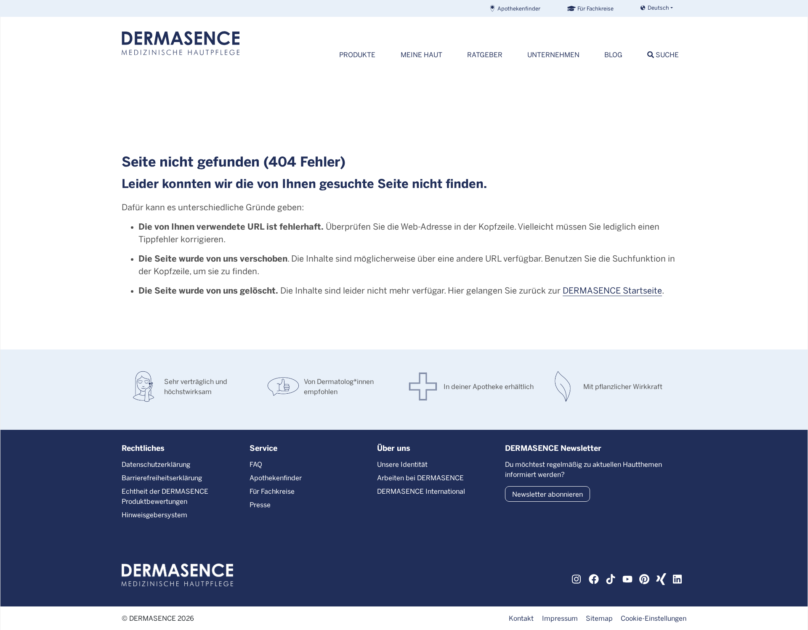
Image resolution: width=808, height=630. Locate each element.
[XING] (661, 578)
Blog (613, 54)
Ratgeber (484, 54)
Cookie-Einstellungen (653, 618)
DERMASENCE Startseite (612, 290)
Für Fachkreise (595, 8)
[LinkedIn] (678, 578)
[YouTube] (627, 578)
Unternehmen (553, 54)
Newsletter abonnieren (547, 494)
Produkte (357, 54)
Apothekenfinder (518, 8)
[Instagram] (577, 578)
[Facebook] (593, 578)
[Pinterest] (644, 578)
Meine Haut (421, 54)
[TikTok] (610, 578)
